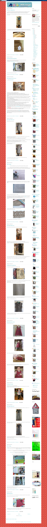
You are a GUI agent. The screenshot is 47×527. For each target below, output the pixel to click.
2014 (33, 32)
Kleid (19, 110)
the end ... (37, 354)
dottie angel (34, 353)
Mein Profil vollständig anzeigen (35, 22)
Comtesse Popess (35, 378)
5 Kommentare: (17, 511)
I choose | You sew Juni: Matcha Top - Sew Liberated (37, 206)
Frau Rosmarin (10, 385)
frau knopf (37, 14)
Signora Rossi (34, 310)
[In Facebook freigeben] (22, 54)
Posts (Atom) (20, 515)
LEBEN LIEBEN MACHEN (36, 237)
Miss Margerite (34, 227)
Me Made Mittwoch (35, 79)
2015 (33, 31)
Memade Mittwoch (37, 276)
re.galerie (34, 247)
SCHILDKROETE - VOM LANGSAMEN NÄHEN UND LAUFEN (36, 69)
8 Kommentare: (17, 74)
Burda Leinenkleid (37, 135)
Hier (15, 439)
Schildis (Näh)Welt (35, 363)
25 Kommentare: (17, 160)
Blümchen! (37, 334)
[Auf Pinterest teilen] (22, 74)
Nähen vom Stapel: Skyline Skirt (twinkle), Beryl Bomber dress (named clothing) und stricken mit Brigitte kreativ (36, 126)
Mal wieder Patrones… (35, 245)
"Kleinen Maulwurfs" (13, 61)
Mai (33, 41)
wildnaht (34, 222)
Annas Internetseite (18, 106)
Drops (12, 508)
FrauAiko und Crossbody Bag (36, 296)
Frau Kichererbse (35, 144)
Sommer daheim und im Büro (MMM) (37, 76)
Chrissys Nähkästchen (35, 320)
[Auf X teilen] (21, 54)
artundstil (34, 116)
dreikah (34, 98)
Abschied (34, 376)
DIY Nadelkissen (37, 366)
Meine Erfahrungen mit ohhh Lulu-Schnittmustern (38, 181)
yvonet (33, 129)
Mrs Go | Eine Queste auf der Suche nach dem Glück (36, 252)
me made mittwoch (37, 344)
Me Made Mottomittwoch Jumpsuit (37, 201)
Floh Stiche (34, 154)
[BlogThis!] (20, 54)
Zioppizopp (34, 358)
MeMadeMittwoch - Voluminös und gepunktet (38, 71)
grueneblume (34, 111)
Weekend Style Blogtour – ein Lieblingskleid (37, 216)
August (34, 38)
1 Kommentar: (16, 402)
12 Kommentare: (17, 261)
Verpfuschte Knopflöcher (11, 265)
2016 (33, 30)
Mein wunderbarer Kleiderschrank (35, 174)
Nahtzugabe (34, 123)
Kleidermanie (34, 189)
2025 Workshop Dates (35, 96)
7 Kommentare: (17, 380)
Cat (20, 219)
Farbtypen (25, 196)
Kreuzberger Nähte (35, 149)
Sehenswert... (34, 264)
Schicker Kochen (10, 384)
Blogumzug (37, 230)
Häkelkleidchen (10, 493)
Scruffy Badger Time (35, 92)
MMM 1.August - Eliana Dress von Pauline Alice (37, 186)
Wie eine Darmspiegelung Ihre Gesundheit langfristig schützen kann (36, 85)
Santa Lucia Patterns (35, 242)
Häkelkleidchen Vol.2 (11, 322)
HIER (18, 364)
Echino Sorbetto (37, 349)
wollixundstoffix (35, 159)
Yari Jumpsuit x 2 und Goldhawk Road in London (37, 191)
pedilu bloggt (34, 215)
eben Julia (34, 179)
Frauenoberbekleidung (35, 139)
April (34, 42)
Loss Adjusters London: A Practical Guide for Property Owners (35, 93)
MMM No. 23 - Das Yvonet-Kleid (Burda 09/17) (37, 224)
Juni (34, 40)
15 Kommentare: (17, 318)
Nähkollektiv (34, 348)
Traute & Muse (18, 136)
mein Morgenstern (35, 298)
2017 (33, 29)
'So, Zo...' (34, 63)
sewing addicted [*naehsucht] (36, 164)
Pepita (33, 266)
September (34, 37)
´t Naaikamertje (34, 134)
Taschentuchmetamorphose (12, 58)
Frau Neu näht (34, 305)
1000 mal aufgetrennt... (11, 10)
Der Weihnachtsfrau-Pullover (37, 254)
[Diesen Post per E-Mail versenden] (19, 74)
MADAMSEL (34, 210)
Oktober (34, 36)
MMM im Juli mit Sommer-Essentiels (37, 102)
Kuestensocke (34, 74)
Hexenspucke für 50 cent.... (12, 78)
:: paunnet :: (34, 315)
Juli (33, 39)
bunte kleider (34, 184)
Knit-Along (9, 164)
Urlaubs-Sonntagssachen (35, 109)
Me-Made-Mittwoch (10, 119)
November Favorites (35, 235)
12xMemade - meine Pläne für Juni (37, 196)
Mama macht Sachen (35, 84)
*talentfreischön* (35, 303)
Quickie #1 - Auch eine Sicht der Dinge (37, 292)
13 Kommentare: (17, 54)
